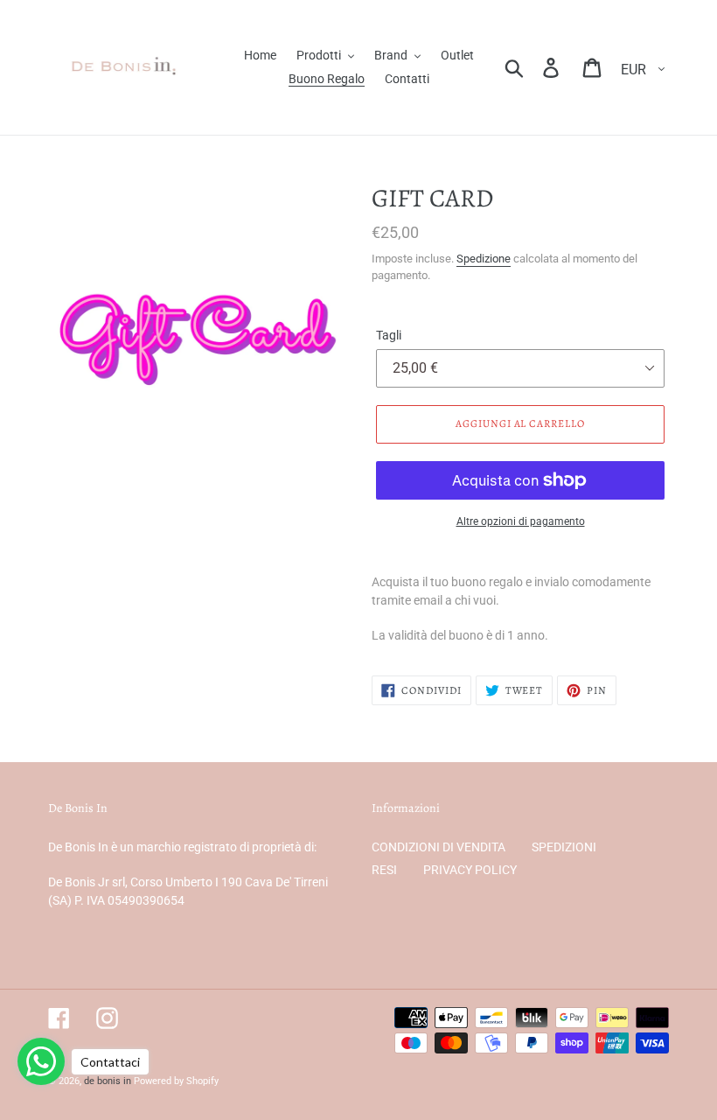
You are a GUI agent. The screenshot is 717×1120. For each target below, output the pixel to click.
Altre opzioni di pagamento (520, 521)
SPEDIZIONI (564, 847)
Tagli (388, 335)
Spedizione (483, 258)
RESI (384, 870)
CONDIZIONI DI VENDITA (438, 847)
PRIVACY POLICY (470, 870)
